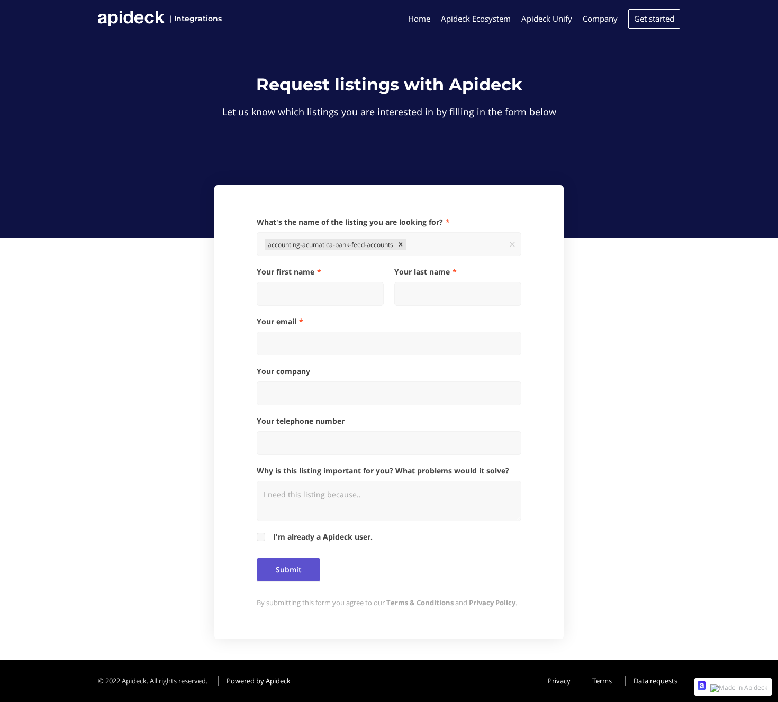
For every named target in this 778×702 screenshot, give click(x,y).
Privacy (559, 681)
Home (419, 18)
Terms (602, 681)
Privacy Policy (492, 602)
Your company (283, 371)
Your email (276, 321)
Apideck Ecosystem (476, 18)
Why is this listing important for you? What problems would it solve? (383, 471)
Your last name (422, 272)
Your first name (285, 272)
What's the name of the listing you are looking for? (350, 222)
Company (600, 18)
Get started (654, 18)
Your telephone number (301, 421)
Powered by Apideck (259, 681)
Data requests (655, 681)
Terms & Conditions (420, 602)
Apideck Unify (546, 18)
